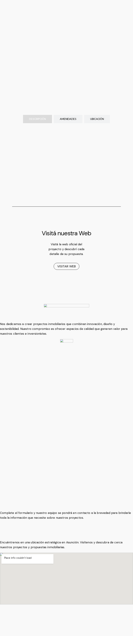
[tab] (37, 119)
